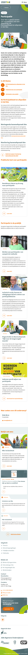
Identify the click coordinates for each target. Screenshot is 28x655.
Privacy (13, 653)
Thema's (5, 545)
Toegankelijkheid (7, 653)
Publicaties (6, 553)
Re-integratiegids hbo (9, 567)
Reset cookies (24, 653)
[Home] (5, 2)
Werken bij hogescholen (9, 562)
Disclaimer (18, 653)
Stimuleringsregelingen (9, 548)
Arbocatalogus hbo (8, 565)
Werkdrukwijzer (7, 570)
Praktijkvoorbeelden (8, 550)
